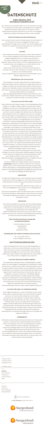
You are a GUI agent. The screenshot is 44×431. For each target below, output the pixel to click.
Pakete (3, 378)
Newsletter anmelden (6, 366)
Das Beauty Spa (5, 374)
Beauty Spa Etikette (6, 391)
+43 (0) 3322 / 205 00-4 (7, 360)
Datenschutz (4, 388)
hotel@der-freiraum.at (7, 362)
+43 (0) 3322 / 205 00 (6, 358)
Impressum (4, 386)
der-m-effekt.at (29, 400)
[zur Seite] (22, 408)
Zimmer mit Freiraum (6, 376)
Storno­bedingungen (6, 389)
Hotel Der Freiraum (6, 373)
